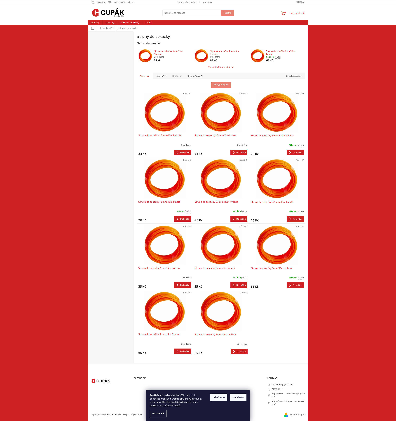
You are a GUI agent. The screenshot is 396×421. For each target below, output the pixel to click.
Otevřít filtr (221, 85)
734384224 (276, 389)
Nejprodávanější (195, 76)
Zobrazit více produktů (219, 67)
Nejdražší (176, 76)
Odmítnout (219, 397)
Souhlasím (238, 397)
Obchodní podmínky (187, 2)
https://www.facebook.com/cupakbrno (288, 395)
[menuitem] (95, 22)
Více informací (172, 405)
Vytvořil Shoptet (297, 414)
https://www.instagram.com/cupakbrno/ (288, 403)
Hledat (227, 13)
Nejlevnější (161, 76)
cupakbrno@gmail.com (282, 384)
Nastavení (158, 413)
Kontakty (207, 2)
